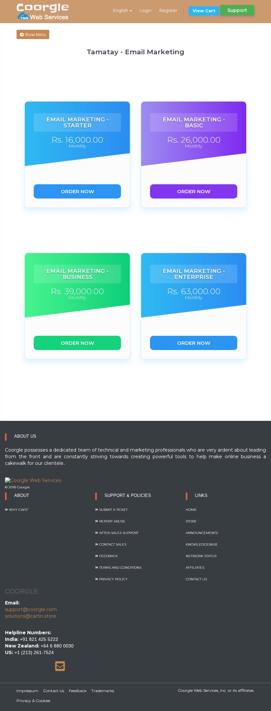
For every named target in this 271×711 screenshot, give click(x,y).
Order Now (77, 191)
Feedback (108, 556)
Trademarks (102, 690)
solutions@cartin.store (30, 616)
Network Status (201, 556)
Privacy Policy (113, 579)
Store (191, 521)
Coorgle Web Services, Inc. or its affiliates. (216, 690)
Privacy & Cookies (33, 700)
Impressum (27, 690)
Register (168, 10)
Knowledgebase (202, 544)
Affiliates (195, 567)
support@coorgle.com (31, 609)
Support (237, 10)
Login (146, 10)
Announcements (202, 533)
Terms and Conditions (119, 567)
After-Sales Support (118, 533)
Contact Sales (112, 544)
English (121, 10)
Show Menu (35, 34)
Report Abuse (111, 521)
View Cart (204, 10)
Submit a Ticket (113, 510)
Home (191, 510)
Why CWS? (18, 510)
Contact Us (196, 579)
